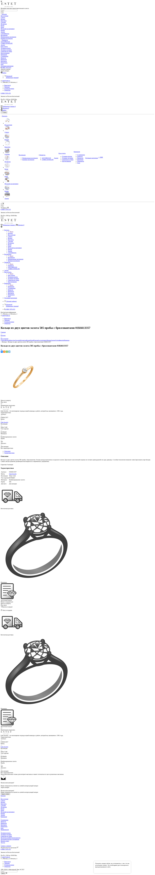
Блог (2, 828)
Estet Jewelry (4, 422)
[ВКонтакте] (2, 352)
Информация (5, 829)
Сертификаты (59, 340)
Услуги (3, 842)
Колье (28, 340)
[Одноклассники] (4, 352)
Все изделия (4, 799)
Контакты (4, 825)
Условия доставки (6, 834)
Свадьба (17, 340)
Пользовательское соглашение (10, 839)
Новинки (66, 340)
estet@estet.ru (6, 80)
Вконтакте (7, 85)
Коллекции (11, 257)
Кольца (7, 340)
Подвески (23, 340)
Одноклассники (9, 88)
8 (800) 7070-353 (6, 67)
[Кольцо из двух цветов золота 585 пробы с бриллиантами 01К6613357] (23, 399)
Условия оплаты (6, 833)
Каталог (10, 233)
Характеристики (9, 453)
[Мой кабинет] (1, 227)
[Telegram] (9, 352)
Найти (3, 873)
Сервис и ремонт (6, 846)
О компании (4, 820)
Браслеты (12, 340)
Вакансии (4, 823)
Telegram (7, 87)
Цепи (31, 340)
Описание (7, 451)
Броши (49, 340)
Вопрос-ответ (5, 841)
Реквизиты (4, 826)
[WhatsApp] (7, 352)
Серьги (3, 340)
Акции (53, 340)
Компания (11, 286)
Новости (3, 821)
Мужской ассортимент (40, 340)
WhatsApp (7, 90)
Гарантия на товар (6, 836)
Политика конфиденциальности (10, 838)
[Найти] (2, 12)
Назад (11, 231)
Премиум (11, 265)
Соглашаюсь (100, 870)
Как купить (11, 275)
